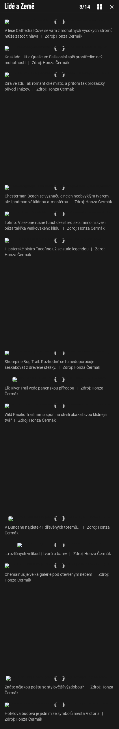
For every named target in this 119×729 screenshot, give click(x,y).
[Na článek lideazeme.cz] (19, 6)
